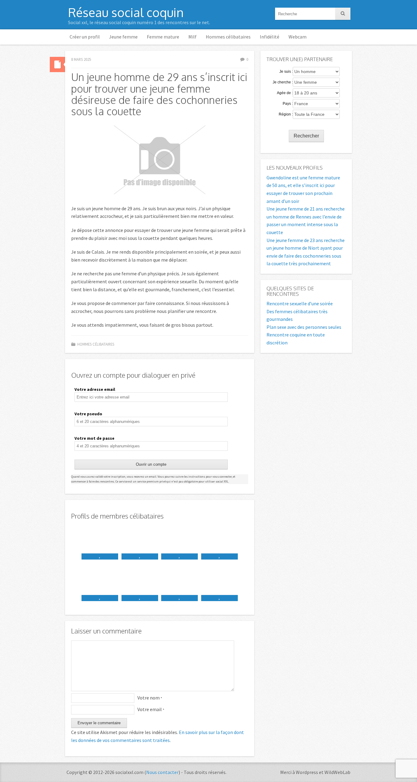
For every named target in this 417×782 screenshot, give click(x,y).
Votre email (150, 709)
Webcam (297, 37)
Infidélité (269, 37)
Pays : (288, 103)
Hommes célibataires (228, 37)
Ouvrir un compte (151, 464)
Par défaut (57, 64)
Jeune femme (123, 37)
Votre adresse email (94, 389)
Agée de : (285, 93)
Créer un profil (85, 37)
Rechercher (306, 135)
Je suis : (286, 71)
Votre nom (149, 698)
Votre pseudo (88, 414)
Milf (192, 37)
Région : (286, 114)
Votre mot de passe (94, 438)
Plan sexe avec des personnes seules (304, 327)
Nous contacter (162, 772)
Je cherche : (283, 82)
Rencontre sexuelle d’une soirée (300, 303)
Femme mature (163, 37)
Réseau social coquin (126, 12)
